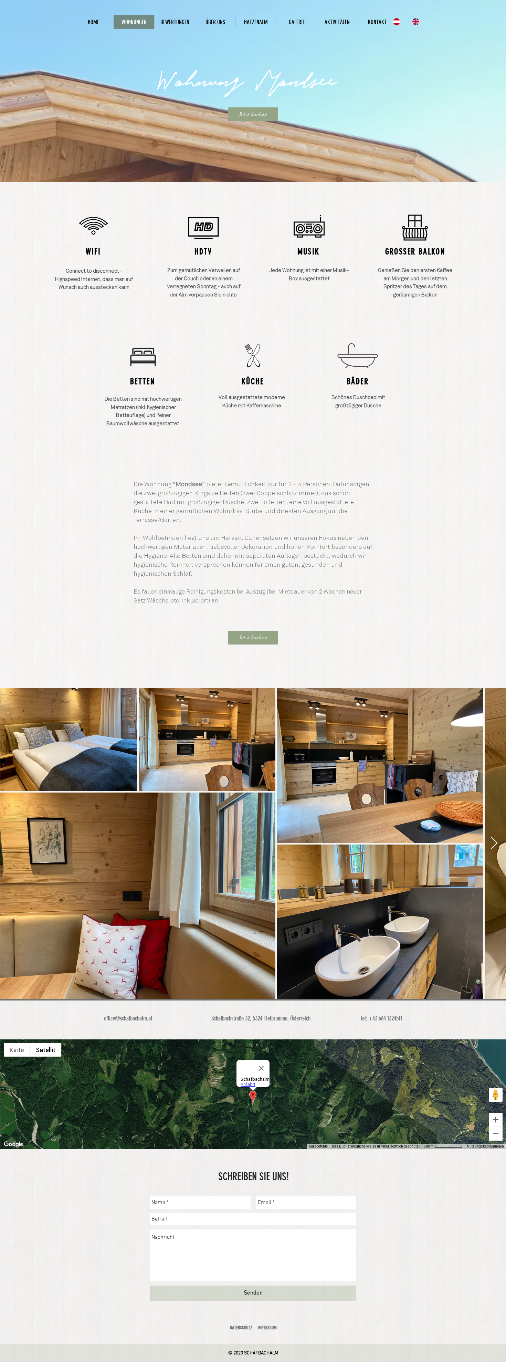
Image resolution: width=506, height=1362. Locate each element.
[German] (397, 22)
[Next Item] (494, 843)
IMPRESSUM (267, 1328)
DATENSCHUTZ (241, 1328)
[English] (416, 22)
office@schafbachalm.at (128, 1018)
